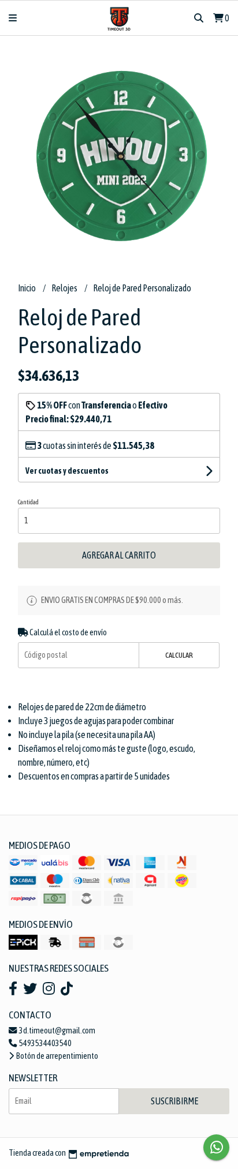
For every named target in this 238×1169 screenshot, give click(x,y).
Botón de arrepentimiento (56, 1056)
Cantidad (28, 502)
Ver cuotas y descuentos (67, 470)
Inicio (27, 288)
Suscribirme (174, 1101)
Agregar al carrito (119, 555)
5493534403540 (45, 1043)
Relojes (65, 288)
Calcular (179, 655)
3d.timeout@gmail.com (56, 1030)
